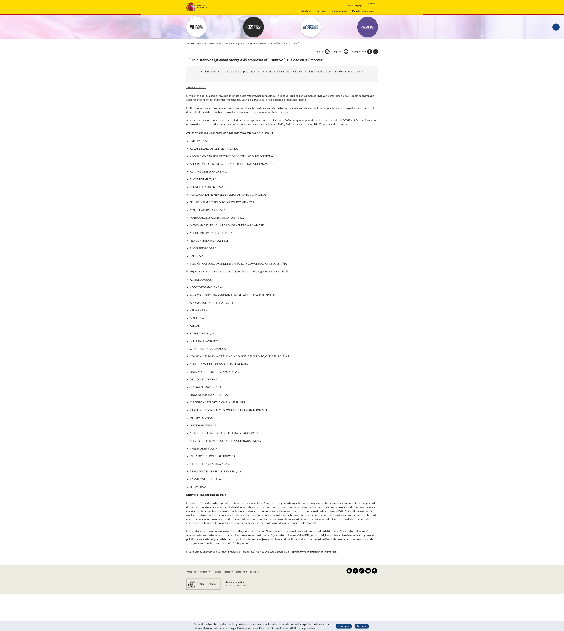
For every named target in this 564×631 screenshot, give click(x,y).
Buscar (371, 4)
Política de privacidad (303, 628)
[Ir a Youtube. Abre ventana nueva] (368, 571)
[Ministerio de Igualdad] (197, 5)
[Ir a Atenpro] (367, 27)
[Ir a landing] (556, 27)
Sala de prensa (214, 43)
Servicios (321, 11)
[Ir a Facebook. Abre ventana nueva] (374, 571)
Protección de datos (232, 572)
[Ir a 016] (196, 27)
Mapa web (191, 572)
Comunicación (339, 11)
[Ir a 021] (253, 27)
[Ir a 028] (310, 27)
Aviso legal (203, 572)
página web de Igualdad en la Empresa (314, 551)
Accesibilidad (215, 572)
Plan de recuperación (363, 11)
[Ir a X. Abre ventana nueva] (355, 571)
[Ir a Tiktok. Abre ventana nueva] (362, 571)
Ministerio (306, 11)
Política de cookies (251, 572)
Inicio (189, 43)
